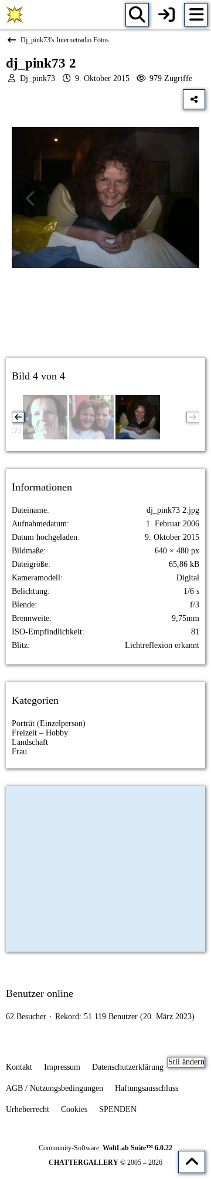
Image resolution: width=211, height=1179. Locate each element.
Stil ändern (186, 1061)
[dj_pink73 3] (91, 417)
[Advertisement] (105, 323)
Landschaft (30, 742)
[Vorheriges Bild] (31, 198)
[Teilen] (194, 99)
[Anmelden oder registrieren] (166, 14)
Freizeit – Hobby (40, 732)
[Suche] (137, 14)
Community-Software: (105, 1148)
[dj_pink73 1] (45, 417)
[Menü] (195, 14)
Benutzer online (39, 993)
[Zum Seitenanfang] (191, 1162)
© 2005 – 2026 (105, 1162)
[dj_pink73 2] (137, 417)
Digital (187, 577)
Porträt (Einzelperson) (49, 723)
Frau (19, 751)
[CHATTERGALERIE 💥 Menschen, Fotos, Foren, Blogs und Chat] (15, 14)
